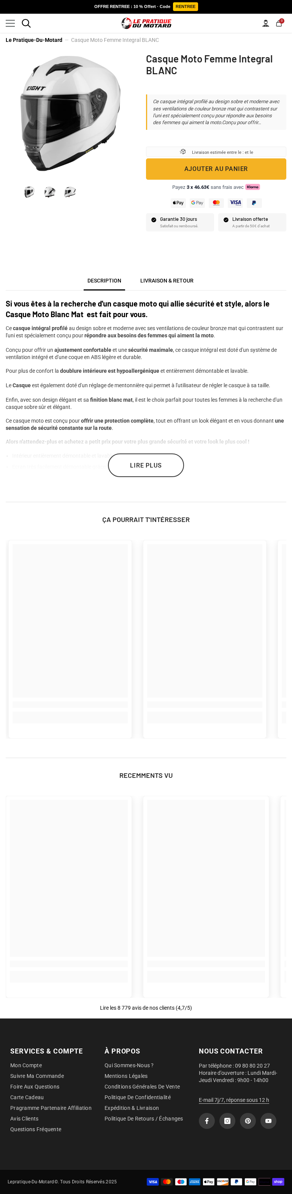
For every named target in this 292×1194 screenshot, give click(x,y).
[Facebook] (207, 1121)
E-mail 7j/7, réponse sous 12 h (234, 1100)
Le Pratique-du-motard (34, 40)
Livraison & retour (167, 281)
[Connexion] (266, 23)
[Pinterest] (248, 1121)
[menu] (10, 23)
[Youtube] (268, 1121)
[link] (70, 704)
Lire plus (146, 465)
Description (104, 281)
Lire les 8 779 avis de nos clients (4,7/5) (146, 1008)
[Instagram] (227, 1121)
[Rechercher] (26, 23)
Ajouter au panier (216, 168)
